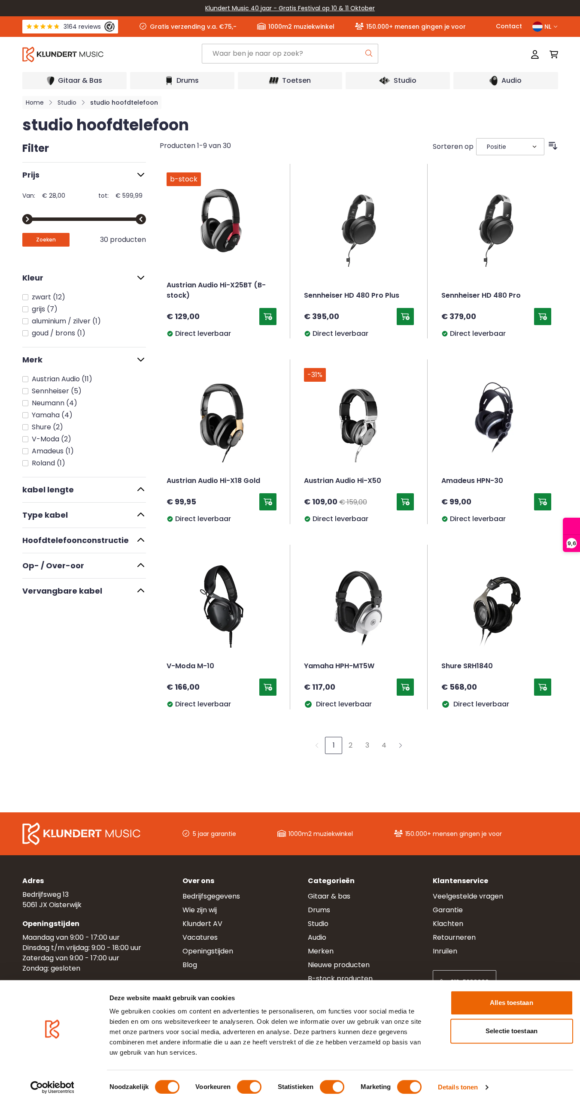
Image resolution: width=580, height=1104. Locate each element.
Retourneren (454, 937)
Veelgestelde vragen (468, 896)
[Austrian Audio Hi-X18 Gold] (221, 421)
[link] (316, 745)
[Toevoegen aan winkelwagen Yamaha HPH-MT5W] (405, 687)
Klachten (448, 924)
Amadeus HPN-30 (472, 481)
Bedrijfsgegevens (211, 896)
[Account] (534, 54)
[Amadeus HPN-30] (496, 421)
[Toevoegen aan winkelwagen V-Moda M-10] (267, 687)
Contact (509, 26)
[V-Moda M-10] (221, 606)
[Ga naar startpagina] (111, 54)
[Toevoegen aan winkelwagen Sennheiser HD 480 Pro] (542, 316)
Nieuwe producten (339, 965)
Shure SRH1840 (467, 666)
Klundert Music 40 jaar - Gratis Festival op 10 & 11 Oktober (290, 8)
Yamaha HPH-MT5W (339, 666)
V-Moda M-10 (190, 666)
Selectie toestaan (511, 1031)
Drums (319, 910)
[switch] (249, 1087)
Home (35, 102)
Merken (321, 951)
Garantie (448, 910)
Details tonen (458, 1087)
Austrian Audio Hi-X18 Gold (213, 481)
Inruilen (445, 951)
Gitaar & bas (329, 896)
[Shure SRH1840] (496, 606)
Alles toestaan (511, 1002)
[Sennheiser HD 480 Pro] (496, 226)
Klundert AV (202, 924)
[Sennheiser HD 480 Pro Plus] (359, 226)
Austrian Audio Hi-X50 (342, 481)
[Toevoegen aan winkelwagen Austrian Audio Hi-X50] (405, 501)
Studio (67, 102)
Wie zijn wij (199, 910)
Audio (317, 937)
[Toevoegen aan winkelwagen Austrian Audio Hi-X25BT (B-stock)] (267, 316)
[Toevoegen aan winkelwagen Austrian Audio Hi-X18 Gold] (267, 501)
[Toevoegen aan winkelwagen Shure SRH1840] (542, 687)
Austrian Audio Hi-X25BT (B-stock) (216, 291)
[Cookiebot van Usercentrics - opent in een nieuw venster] (52, 1087)
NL (547, 26)
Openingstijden (207, 951)
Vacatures (200, 937)
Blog (189, 965)
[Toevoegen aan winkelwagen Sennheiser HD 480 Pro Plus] (405, 316)
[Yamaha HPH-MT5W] (359, 606)
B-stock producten (340, 978)
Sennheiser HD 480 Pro (481, 296)
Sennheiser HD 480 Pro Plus (351, 296)
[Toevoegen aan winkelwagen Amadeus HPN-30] (542, 501)
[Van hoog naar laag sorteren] (553, 146)
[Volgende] (400, 745)
